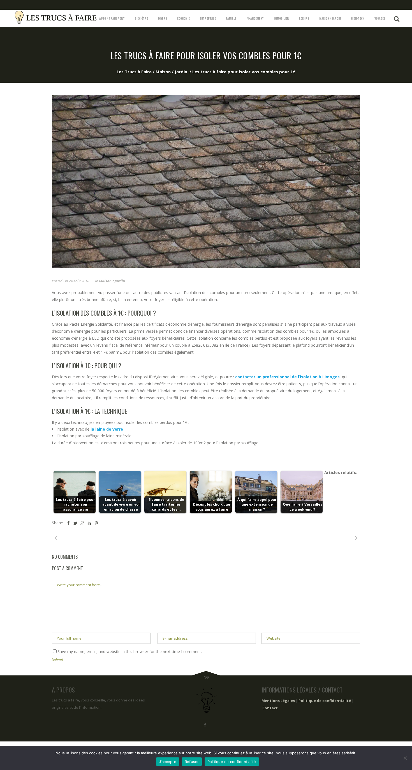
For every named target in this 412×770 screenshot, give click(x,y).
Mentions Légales (278, 700)
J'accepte (167, 761)
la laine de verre (106, 429)
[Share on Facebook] (68, 523)
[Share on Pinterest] (96, 523)
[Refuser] (405, 758)
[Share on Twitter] (75, 523)
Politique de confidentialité (324, 700)
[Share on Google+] (82, 523)
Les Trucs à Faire (134, 71)
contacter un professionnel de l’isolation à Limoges (287, 376)
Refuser (192, 761)
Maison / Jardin (171, 71)
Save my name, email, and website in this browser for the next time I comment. (129, 651)
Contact (270, 707)
